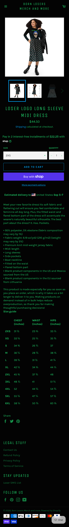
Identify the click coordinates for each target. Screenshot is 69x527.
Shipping (21, 126)
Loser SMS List (12, 482)
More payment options (34, 184)
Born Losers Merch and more (34, 6)
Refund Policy (11, 455)
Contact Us (10, 449)
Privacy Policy (11, 460)
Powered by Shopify (50, 510)
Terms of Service (13, 466)
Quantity (53, 148)
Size (5, 148)
